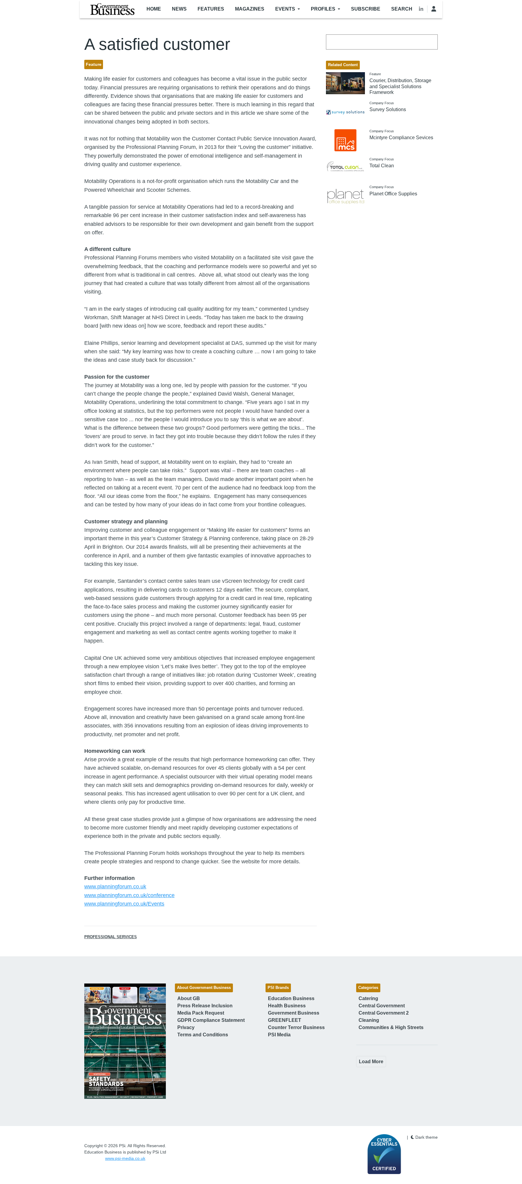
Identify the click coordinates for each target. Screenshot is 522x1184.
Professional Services (110, 937)
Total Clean (381, 165)
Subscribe (365, 8)
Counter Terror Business (296, 1027)
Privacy (186, 1027)
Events (285, 8)
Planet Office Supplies (393, 193)
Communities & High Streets (391, 1027)
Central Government (382, 1005)
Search (401, 8)
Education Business (291, 998)
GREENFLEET (284, 1020)
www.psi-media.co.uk (125, 1158)
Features (211, 8)
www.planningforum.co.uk (115, 887)
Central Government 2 (384, 1013)
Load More (371, 1061)
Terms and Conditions (202, 1034)
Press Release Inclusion (205, 1005)
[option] (125, 1041)
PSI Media (279, 1034)
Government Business (293, 1013)
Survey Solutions (387, 109)
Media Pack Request (200, 1013)
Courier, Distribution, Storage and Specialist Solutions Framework (400, 86)
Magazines (249, 8)
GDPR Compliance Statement (211, 1020)
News (179, 8)
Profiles (323, 8)
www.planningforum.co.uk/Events (124, 904)
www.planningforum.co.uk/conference (129, 895)
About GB (188, 998)
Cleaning (369, 1020)
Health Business (287, 1005)
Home (154, 8)
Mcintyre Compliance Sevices (401, 137)
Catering (368, 998)
